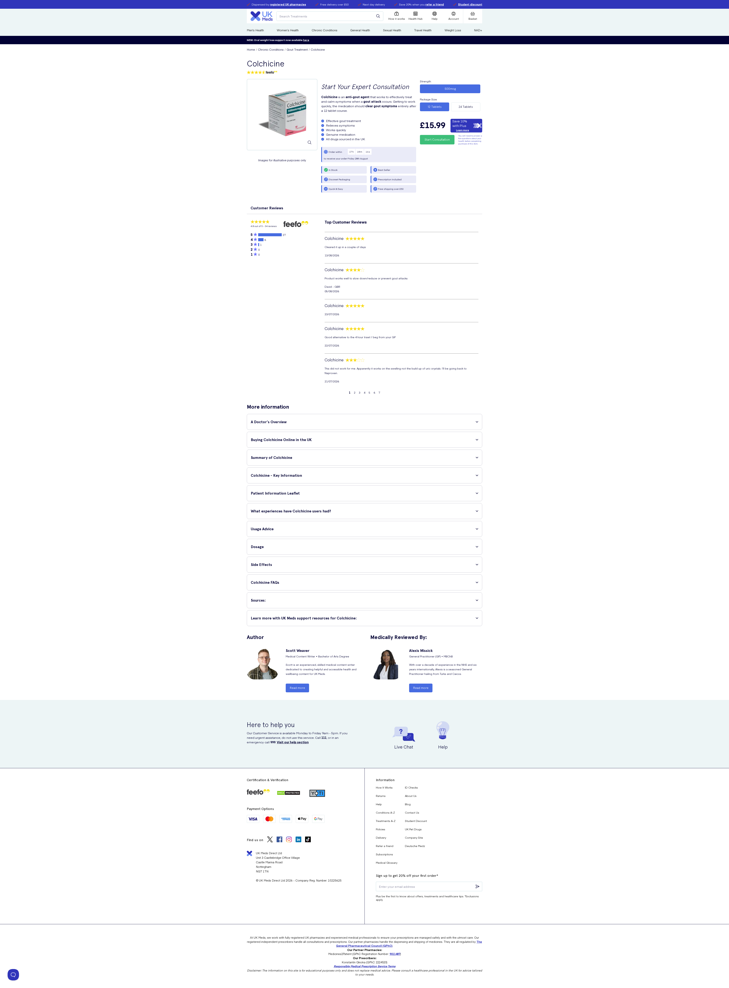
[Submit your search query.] (378, 16)
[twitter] (270, 840)
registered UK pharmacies (288, 4)
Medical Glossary (386, 862)
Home (251, 49)
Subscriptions (384, 854)
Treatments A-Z (385, 820)
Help (379, 804)
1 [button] (349, 392)
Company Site (414, 837)
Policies (380, 829)
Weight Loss (453, 30)
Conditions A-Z (385, 812)
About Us (411, 795)
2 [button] (354, 392)
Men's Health (255, 30)
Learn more (462, 130)
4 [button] (364, 392)
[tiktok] (308, 840)
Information (385, 780)
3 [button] (359, 392)
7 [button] (379, 392)
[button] (364, 207)
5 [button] (369, 392)
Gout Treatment (297, 49)
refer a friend (434, 4)
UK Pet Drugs (413, 829)
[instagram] (289, 840)
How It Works (384, 787)
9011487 (395, 954)
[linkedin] (298, 840)
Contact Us (412, 812)
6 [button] (374, 392)
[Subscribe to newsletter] (477, 886)
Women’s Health (288, 30)
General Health (360, 30)
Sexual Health (392, 30)
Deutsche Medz (415, 846)
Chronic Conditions (324, 30)
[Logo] (262, 16)
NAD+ (478, 30)
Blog (408, 804)
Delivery (381, 837)
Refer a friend (384, 846)
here (306, 40)
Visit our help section (293, 742)
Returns (381, 795)
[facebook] (279, 840)
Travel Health (423, 30)
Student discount (470, 4)
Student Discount (416, 820)
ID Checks (411, 787)
